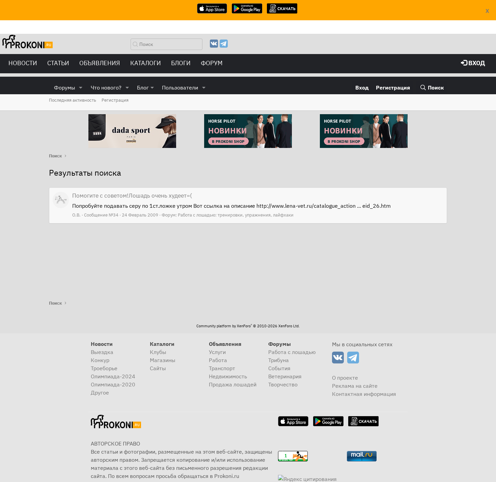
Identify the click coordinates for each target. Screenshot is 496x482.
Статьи (58, 63)
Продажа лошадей (232, 384)
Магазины (162, 360)
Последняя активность (72, 100)
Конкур (100, 360)
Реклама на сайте (355, 385)
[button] (81, 87)
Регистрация (115, 100)
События (279, 368)
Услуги (217, 352)
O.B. (76, 215)
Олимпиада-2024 (113, 376)
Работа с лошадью (292, 352)
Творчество (283, 384)
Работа (218, 360)
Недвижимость (228, 376)
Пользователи (180, 87)
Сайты (158, 368)
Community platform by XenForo (248, 326)
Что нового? (106, 87)
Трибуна (278, 360)
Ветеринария (285, 376)
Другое (100, 392)
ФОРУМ (212, 63)
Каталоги (145, 63)
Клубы (158, 352)
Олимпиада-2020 (113, 384)
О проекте (345, 377)
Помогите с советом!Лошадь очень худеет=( (132, 195)
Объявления (99, 63)
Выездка (102, 352)
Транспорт (222, 368)
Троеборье (104, 368)
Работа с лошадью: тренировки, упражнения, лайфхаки (236, 215)
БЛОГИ (181, 63)
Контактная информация (364, 393)
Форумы (64, 87)
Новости (22, 63)
